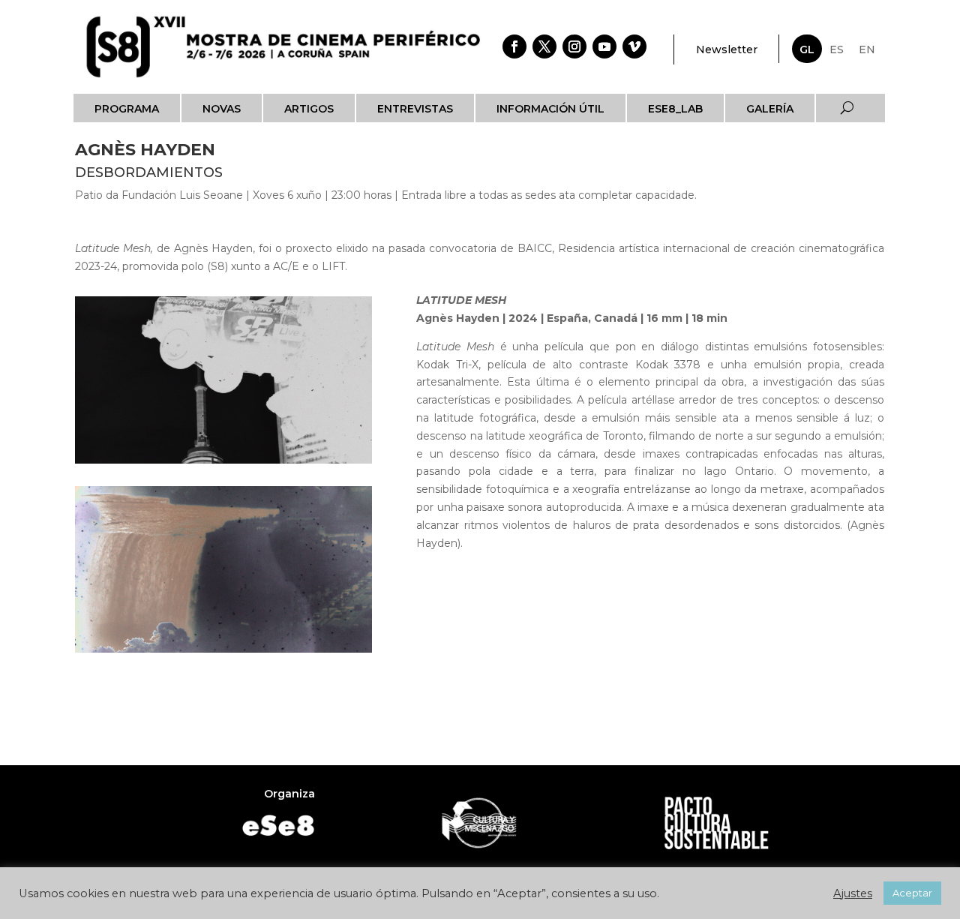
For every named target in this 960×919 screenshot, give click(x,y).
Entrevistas (415, 109)
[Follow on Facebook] (514, 47)
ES (837, 49)
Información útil (550, 109)
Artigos (309, 109)
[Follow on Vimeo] (634, 47)
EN (867, 49)
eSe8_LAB (675, 109)
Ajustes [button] (852, 893)
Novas (221, 109)
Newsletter (727, 49)
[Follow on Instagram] (574, 47)
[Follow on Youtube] (604, 47)
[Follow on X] (544, 47)
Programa (126, 109)
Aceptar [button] (912, 893)
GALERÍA (770, 109)
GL (807, 49)
